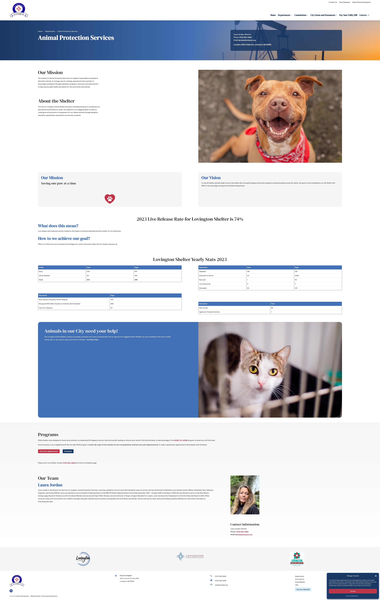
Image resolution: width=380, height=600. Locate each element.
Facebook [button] (68, 451)
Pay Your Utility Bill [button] (303, 589)
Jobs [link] (296, 585)
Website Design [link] (35, 596)
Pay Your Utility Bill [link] (348, 15)
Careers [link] (363, 15)
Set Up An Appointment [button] (49, 451)
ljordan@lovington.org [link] (247, 40)
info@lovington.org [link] (221, 585)
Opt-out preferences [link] (352, 596)
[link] (19, 19)
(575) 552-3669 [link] (245, 37)
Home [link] (273, 15)
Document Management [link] (49, 596)
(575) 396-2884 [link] (220, 576)
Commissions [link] (300, 15)
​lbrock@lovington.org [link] (243, 534)
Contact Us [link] (333, 2)
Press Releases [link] (344, 2)
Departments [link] (284, 15)
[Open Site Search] (368, 15)
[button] (376, 576)
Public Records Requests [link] (361, 2)
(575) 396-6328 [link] (220, 580)
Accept (353, 591)
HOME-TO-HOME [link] (181, 440)
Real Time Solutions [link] (23, 596)
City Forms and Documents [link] (323, 15)
